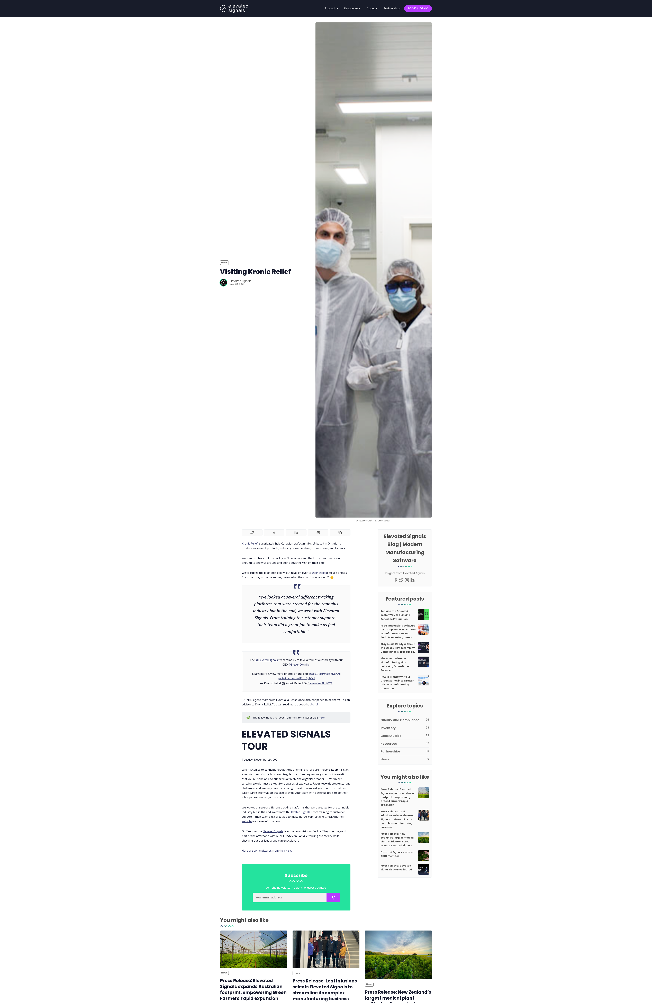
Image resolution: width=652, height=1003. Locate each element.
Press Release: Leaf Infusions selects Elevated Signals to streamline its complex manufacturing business (397, 819)
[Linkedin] (412, 580)
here (322, 717)
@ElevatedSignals (267, 660)
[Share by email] (318, 532)
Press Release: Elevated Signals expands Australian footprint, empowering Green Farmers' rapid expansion (398, 797)
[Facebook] (396, 580)
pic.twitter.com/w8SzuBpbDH (296, 678)
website (247, 821)
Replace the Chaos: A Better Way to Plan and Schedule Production (395, 615)
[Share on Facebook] (274, 532)
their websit (319, 573)
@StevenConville (299, 664)
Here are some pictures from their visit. (267, 850)
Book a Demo (418, 8)
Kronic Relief (250, 543)
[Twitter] (401, 580)
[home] (234, 8)
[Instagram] (407, 580)
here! (314, 704)
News (224, 262)
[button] (331, 8)
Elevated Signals (240, 281)
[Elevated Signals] (223, 282)
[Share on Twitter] (252, 532)
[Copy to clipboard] (340, 532)
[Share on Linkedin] (296, 532)
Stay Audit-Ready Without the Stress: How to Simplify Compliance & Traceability (398, 648)
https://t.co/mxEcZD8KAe (325, 674)
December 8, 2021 (319, 683)
